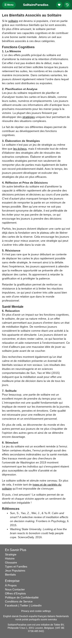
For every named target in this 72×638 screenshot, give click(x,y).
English (7, 616)
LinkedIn (36, 605)
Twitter (24, 605)
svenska (52, 619)
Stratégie (10, 554)
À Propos (11, 585)
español (33, 616)
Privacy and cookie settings (36, 611)
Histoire (10, 558)
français (42, 616)
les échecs (20, 148)
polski (25, 619)
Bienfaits (10, 574)
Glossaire (11, 562)
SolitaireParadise (36, 5)
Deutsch (23, 616)
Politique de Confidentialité (22, 597)
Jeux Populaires (15, 570)
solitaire (13, 20)
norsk (18, 619)
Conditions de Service (19, 601)
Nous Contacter (15, 589)
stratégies (28, 117)
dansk (15, 616)
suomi (44, 619)
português (34, 619)
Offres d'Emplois (15, 593)
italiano (51, 616)
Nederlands (62, 616)
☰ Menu (8, 4)
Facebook (11, 605)
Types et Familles (16, 566)
